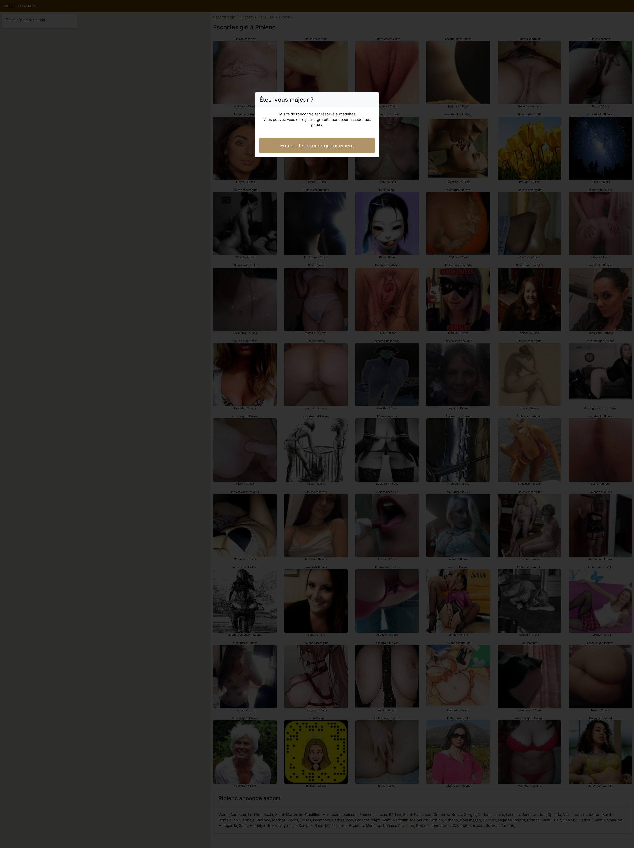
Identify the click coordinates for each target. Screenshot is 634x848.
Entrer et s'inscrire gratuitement (317, 146)
